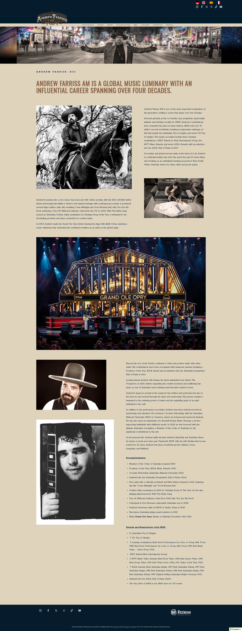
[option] (204, 2)
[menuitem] (88, 25)
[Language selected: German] (209, 3)
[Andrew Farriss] (52, 18)
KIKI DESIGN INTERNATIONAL (160, 627)
